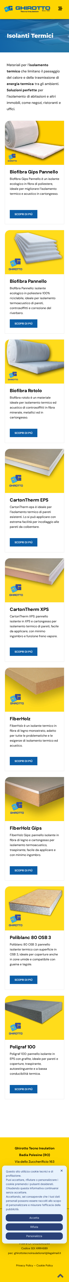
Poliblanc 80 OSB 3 (30, 937)
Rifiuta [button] (34, 1226)
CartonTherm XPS (29, 609)
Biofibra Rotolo (26, 390)
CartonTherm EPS (29, 500)
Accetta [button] (34, 1217)
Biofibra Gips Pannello (34, 172)
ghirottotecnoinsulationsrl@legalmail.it (37, 1253)
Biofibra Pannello (28, 281)
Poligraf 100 (22, 1047)
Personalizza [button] (34, 1236)
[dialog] (34, 1205)
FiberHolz (20, 719)
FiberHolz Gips (26, 828)
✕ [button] (61, 1171)
